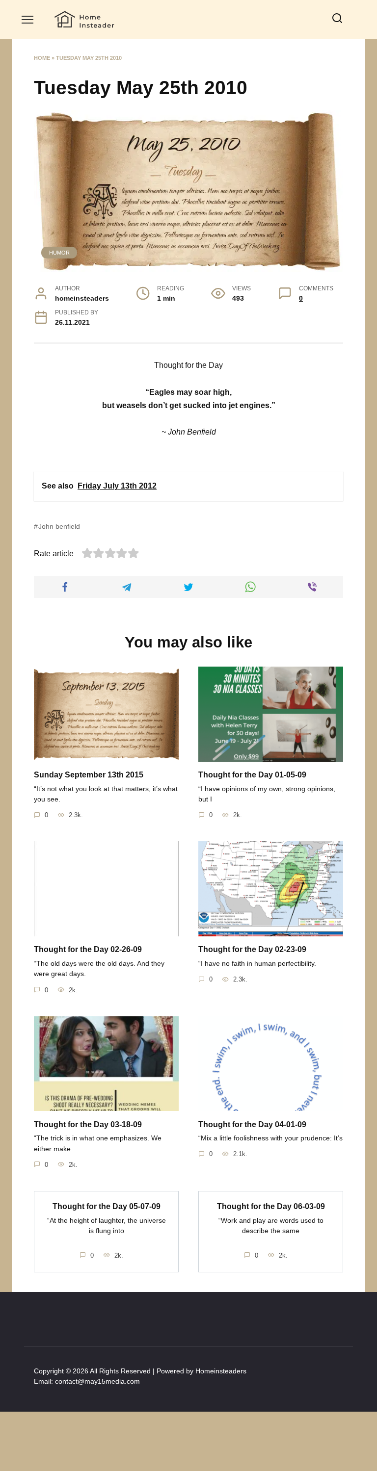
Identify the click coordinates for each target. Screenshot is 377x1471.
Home (42, 58)
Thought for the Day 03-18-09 (88, 1124)
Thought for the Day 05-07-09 (107, 1206)
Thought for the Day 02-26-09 (88, 949)
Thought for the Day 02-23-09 (252, 949)
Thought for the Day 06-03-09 (271, 1206)
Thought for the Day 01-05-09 (252, 775)
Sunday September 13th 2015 (88, 775)
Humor (59, 253)
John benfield (59, 526)
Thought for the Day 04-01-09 (252, 1124)
